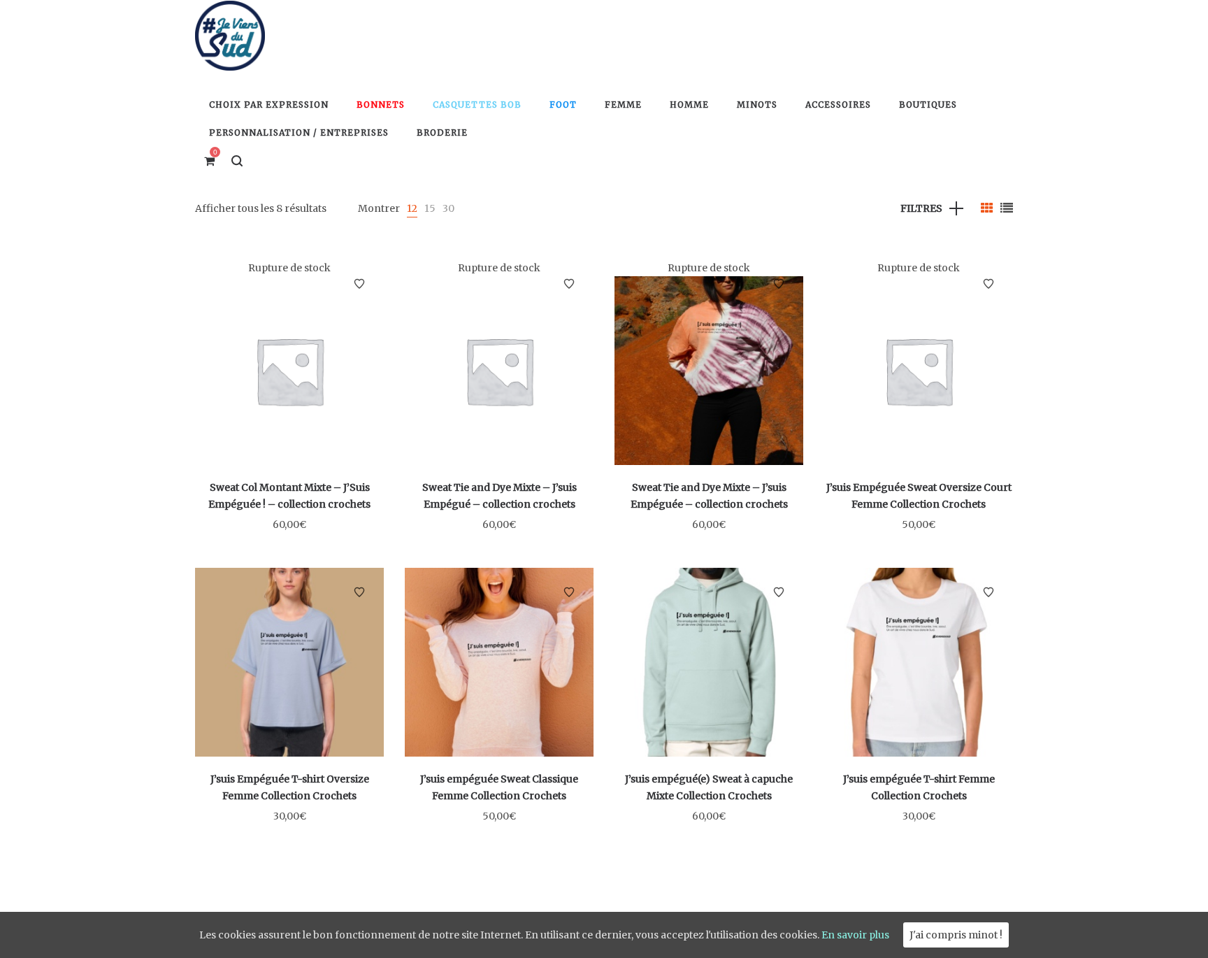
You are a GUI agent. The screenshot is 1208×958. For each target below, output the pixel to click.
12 (412, 208)
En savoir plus (855, 935)
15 (430, 208)
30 (448, 208)
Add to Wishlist (359, 283)
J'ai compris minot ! (955, 935)
